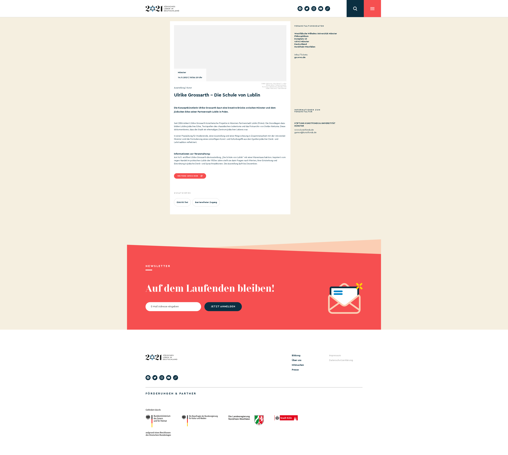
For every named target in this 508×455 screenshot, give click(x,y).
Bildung (296, 355)
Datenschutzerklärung (341, 360)
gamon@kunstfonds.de (305, 132)
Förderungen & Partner (171, 393)
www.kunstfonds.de (304, 130)
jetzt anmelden (223, 306)
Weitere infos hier (187, 176)
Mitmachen (298, 365)
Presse (295, 370)
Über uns (296, 360)
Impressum (335, 355)
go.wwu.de (299, 57)
